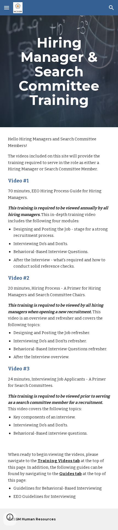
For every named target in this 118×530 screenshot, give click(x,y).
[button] (6, 7)
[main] (59, 71)
